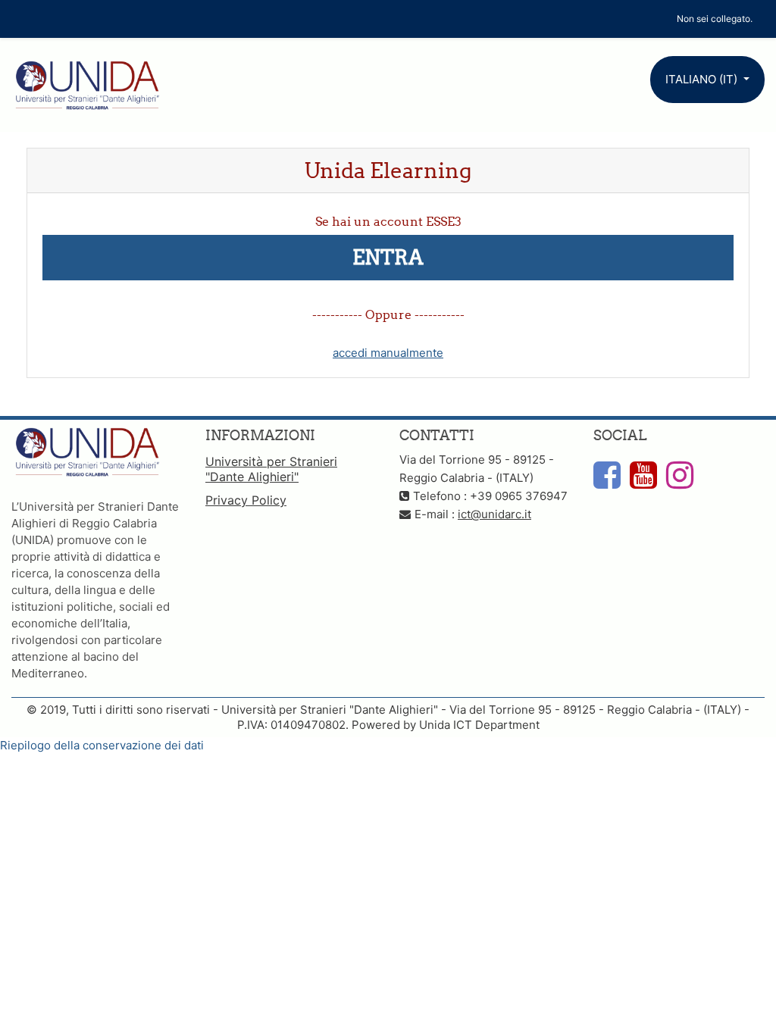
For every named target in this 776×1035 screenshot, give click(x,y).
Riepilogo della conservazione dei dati (102, 745)
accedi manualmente (388, 353)
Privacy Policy (245, 500)
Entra (388, 257)
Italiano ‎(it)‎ (702, 79)
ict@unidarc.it (494, 514)
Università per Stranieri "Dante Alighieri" (271, 469)
